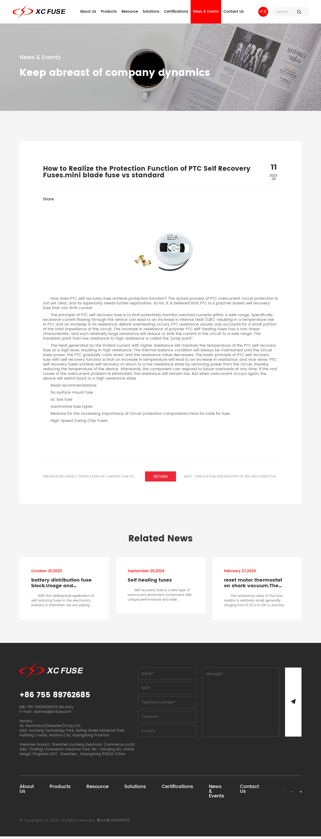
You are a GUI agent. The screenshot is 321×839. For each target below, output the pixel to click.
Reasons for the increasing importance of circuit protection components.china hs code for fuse (140, 414)
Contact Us (233, 12)
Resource (129, 12)
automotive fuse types (72, 407)
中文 (263, 12)
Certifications (176, 12)
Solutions (151, 12)
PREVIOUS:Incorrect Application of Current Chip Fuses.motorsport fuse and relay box (90, 476)
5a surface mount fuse (72, 392)
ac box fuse (61, 399)
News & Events (206, 12)
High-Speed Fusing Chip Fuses (79, 421)
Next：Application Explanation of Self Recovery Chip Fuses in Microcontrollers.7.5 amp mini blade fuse (231, 476)
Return (161, 477)
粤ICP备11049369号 (113, 820)
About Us (88, 12)
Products (109, 12)
